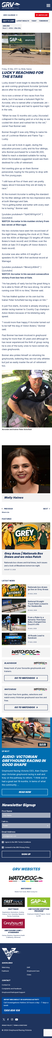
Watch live (42, 15)
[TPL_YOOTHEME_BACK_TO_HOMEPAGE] (11, 5)
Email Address (8, 832)
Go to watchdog (24, 678)
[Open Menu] (48, 5)
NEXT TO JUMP (8, 21)
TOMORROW (43, 21)
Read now (25, 792)
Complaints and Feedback (11, 989)
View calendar (9, 15)
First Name (7, 811)
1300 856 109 (12, 1010)
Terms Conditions (24, 842)
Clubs (29, 975)
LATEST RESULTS (22, 21)
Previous (8, 509)
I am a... (5, 821)
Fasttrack (5, 971)
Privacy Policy (24, 847)
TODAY (33, 21)
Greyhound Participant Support (13, 992)
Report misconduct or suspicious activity (21, 999)
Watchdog (6, 967)
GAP (28, 967)
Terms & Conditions (20, 1025)
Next (45, 509)
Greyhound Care (33, 971)
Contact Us (6, 985)
